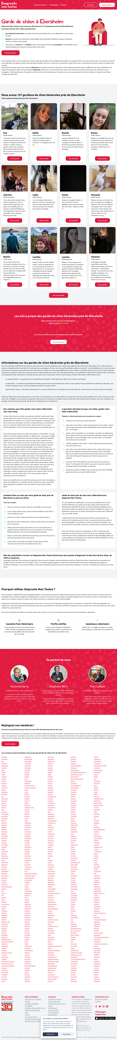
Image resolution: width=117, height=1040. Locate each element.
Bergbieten (4, 812)
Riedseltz (73, 878)
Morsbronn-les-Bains (53, 919)
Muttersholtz (51, 937)
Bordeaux (88, 1017)
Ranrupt (73, 849)
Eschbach (27, 794)
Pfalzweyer (73, 827)
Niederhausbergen (52, 966)
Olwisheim (73, 803)
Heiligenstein (28, 908)
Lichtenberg (51, 840)
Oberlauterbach (75, 776)
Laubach (50, 825)
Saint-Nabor (74, 933)
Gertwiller (27, 845)
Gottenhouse (28, 856)
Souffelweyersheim (98, 798)
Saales (72, 922)
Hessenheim (28, 919)
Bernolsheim (4, 818)
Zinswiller (96, 977)
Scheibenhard (74, 961)
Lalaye (49, 812)
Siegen (95, 785)
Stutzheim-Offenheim (99, 829)
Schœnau (96, 757)
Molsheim (50, 913)
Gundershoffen (28, 880)
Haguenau (27, 889)
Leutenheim (51, 838)
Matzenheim (51, 882)
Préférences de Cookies (32, 1021)
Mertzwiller (50, 895)
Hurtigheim (27, 957)
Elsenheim (27, 772)
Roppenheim (74, 897)
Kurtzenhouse (51, 803)
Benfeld (3, 807)
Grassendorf (28, 864)
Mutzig (49, 941)
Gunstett (27, 884)
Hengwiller (27, 911)
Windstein (96, 930)
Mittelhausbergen (52, 904)
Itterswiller (27, 981)
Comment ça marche (40, 5)
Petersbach (73, 823)
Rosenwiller (74, 900)
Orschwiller (73, 805)
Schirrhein (73, 974)
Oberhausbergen (75, 770)
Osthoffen (73, 807)
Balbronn (3, 790)
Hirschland (27, 933)
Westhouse (96, 911)
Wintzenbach (97, 941)
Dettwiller (4, 933)
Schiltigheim (74, 970)
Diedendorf (4, 937)
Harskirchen (28, 895)
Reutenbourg (74, 869)
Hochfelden (27, 935)
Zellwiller (96, 974)
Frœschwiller (28, 827)
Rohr (72, 891)
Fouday (26, 820)
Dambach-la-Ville (5, 922)
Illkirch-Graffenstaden (30, 966)
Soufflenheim (97, 801)
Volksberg (96, 880)
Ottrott (72, 818)
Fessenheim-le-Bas (29, 807)
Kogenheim (50, 792)
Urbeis (95, 860)
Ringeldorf (73, 882)
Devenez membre (10, 53)
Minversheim (51, 900)
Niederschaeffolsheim (53, 977)
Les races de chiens (31, 1017)
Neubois (50, 948)
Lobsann (50, 853)
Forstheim (27, 814)
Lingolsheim (51, 845)
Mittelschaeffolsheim (53, 908)
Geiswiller (27, 840)
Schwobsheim (97, 772)
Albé (2, 761)
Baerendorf (4, 787)
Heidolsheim (28, 904)
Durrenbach (4, 979)
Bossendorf (4, 873)
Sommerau (96, 796)
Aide (26, 1012)
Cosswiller (3, 906)
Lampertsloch (51, 816)
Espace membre (107, 5)
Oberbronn (73, 763)
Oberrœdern (74, 783)
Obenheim (73, 761)
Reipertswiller (74, 864)
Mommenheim (51, 915)
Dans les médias (53, 1010)
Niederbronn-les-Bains (53, 961)
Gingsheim (27, 849)
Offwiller (73, 796)
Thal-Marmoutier (98, 838)
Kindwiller (50, 776)
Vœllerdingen (97, 878)
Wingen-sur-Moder (98, 933)
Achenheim (4, 757)
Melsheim (50, 886)
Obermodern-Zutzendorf (77, 779)
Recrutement (52, 1014)
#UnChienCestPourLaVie (33, 1019)
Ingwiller (27, 972)
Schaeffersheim (75, 950)
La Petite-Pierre (52, 823)
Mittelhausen (51, 906)
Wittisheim (96, 955)
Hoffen (26, 944)
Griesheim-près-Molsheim (31, 873)
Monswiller (50, 917)
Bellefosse (4, 805)
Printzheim (73, 840)
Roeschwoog (74, 889)
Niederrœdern (51, 974)
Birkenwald (4, 838)
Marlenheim (51, 878)
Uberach (96, 853)
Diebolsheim (4, 935)
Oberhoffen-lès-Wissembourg (78, 772)
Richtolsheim (74, 875)
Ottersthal (73, 814)
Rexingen (73, 871)
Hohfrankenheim (29, 950)
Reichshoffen (74, 858)
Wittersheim (97, 952)
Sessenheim (97, 783)
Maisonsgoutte (51, 873)
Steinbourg (96, 814)
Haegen (26, 886)
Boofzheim (4, 867)
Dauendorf (4, 928)
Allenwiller (4, 763)
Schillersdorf (74, 968)
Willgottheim (97, 924)
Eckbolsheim (28, 765)
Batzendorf (4, 801)
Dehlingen (4, 930)
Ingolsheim (27, 970)
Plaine (72, 834)
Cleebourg (4, 902)
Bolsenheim (4, 864)
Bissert (3, 849)
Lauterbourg (51, 827)
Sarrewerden (74, 946)
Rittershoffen (74, 886)
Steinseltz (96, 816)
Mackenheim (51, 867)
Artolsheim (4, 776)
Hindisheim (27, 924)
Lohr (49, 858)
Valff (95, 873)
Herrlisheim (27, 917)
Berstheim (4, 823)
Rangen (73, 847)
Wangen (96, 895)
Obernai (73, 781)
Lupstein (50, 862)
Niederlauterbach (52, 968)
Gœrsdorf (27, 853)
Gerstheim (27, 842)
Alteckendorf (4, 765)
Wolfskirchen (97, 963)
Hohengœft (27, 948)
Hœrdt (26, 941)
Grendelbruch (28, 867)
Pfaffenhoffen (74, 825)
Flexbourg (27, 809)
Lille (76, 1019)
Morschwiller (51, 922)
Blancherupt (4, 856)
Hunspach (27, 955)
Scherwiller (73, 966)
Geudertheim (28, 847)
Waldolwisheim (97, 891)
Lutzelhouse (51, 864)
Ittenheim (27, 979)
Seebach (96, 774)
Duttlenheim (28, 757)
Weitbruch (96, 904)
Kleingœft (50, 787)
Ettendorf (27, 801)
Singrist (96, 792)
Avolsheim (4, 785)
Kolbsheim (50, 794)
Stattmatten (97, 809)
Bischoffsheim (5, 845)
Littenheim (50, 849)
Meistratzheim (51, 884)
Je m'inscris (90, 5)
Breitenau (3, 882)
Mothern (50, 924)
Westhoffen (97, 908)
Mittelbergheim (52, 902)
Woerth (96, 959)
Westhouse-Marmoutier (100, 913)
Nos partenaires (53, 1012)
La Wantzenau (51, 834)
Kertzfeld (50, 765)
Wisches (96, 946)
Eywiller (27, 803)
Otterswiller (74, 816)
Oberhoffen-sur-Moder (76, 774)
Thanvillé (96, 840)
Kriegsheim (50, 801)
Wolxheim (96, 968)
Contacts (98, 1001)
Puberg (72, 842)
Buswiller (3, 897)
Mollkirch (50, 911)
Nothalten (73, 759)
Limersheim (50, 842)
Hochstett (27, 937)
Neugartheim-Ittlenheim (54, 950)
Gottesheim (27, 858)
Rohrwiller (73, 893)
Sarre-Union (74, 944)
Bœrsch (3, 860)
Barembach (4, 794)
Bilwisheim (4, 834)
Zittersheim (97, 979)
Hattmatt (27, 900)
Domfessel (4, 955)
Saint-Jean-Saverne (75, 930)
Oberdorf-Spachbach (76, 765)
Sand (72, 941)
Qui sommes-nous (54, 1001)
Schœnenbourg (98, 761)
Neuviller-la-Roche (52, 957)
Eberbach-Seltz (28, 759)
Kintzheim (50, 779)
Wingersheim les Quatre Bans (101, 937)
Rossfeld (73, 904)
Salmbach (73, 939)
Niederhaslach (51, 963)
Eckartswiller (28, 763)
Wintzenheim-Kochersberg (100, 944)
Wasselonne (97, 897)
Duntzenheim (4, 972)
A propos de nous (23, 1037)
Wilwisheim (96, 926)
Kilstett (49, 774)
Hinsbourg (27, 926)
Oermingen (73, 792)
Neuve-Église (51, 955)
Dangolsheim (4, 924)
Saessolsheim (74, 926)
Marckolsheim (51, 875)
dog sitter (86, 999)
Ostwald (73, 812)
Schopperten (97, 763)
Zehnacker (96, 970)
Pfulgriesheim (74, 831)
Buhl (2, 891)
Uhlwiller (96, 856)
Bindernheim (4, 836)
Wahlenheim (97, 882)
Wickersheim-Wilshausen (100, 919)
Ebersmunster (28, 761)
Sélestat (96, 776)
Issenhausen (28, 977)
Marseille (81, 1017)
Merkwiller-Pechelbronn (54, 893)
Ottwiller (73, 820)
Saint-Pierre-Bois (75, 935)
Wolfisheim (96, 961)
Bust (2, 895)
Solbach (96, 794)
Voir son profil (14, 158)
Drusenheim (4, 970)
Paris (83, 1014)
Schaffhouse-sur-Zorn (76, 955)
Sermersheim (97, 781)
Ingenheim (27, 968)
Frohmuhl (27, 829)
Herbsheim (27, 915)
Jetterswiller (51, 757)
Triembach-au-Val (98, 847)
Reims (89, 1019)
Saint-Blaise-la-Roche (76, 928)
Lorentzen (50, 860)
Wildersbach (97, 922)
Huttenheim (28, 961)
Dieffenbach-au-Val (6, 939)
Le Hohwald (50, 836)
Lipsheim (50, 847)
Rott (72, 913)
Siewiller (96, 787)
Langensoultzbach (52, 820)
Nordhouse (73, 757)
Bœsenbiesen (4, 862)
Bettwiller (3, 827)
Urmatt (95, 862)
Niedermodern (51, 970)
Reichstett (73, 860)
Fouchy (26, 818)
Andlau (3, 774)
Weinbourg (96, 900)
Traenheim (96, 845)
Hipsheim (27, 930)
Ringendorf (74, 884)
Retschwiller (74, 867)
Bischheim (4, 840)
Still (95, 818)
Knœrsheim (50, 790)
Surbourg (96, 834)
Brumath (3, 889)
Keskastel (50, 768)
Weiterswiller (97, 906)
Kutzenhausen (51, 807)
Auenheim (4, 783)
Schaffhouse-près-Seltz (76, 952)
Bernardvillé (4, 816)
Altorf (2, 770)
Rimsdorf (73, 880)
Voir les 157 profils (58, 295)
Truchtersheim (97, 851)
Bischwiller (4, 847)
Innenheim (27, 974)
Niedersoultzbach (52, 979)
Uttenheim (96, 864)
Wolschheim (97, 966)
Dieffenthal (4, 944)
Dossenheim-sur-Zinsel (7, 963)
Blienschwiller (4, 858)
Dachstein (3, 913)
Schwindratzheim (98, 770)
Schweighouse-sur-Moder (100, 765)
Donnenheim (4, 957)
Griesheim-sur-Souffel (30, 875)
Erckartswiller (28, 781)
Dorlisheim (4, 959)
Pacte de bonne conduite (33, 999)
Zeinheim (96, 972)
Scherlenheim (74, 963)
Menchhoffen (51, 891)
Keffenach (50, 763)
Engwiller (27, 774)
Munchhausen (51, 930)
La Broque (50, 809)
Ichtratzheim (28, 963)
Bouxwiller (4, 880)
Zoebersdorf (97, 981)
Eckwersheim (28, 768)
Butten (3, 900)
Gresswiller (27, 869)
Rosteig (73, 906)
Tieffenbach (97, 842)
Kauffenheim (51, 761)
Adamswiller (4, 759)
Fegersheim (27, 805)
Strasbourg (96, 823)
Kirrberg (50, 783)
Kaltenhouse (51, 759)
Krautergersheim (52, 796)
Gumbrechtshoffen (29, 878)
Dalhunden (4, 917)
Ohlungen (73, 798)
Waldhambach (97, 889)
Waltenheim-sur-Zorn (99, 893)
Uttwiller (96, 869)
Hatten (26, 897)
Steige (95, 812)
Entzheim (27, 776)
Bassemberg (4, 798)
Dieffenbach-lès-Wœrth (7, 941)
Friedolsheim (28, 823)
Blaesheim (4, 853)
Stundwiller (97, 827)
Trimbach (96, 849)
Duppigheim (4, 974)
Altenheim (4, 768)
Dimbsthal (3, 948)
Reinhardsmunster (75, 862)
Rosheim (73, 902)
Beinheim (3, 803)
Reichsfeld (73, 856)
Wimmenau (96, 928)
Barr (2, 796)
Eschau (26, 792)
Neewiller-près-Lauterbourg (55, 946)
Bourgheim (4, 878)
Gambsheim (27, 836)
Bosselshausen (5, 871)
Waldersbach (97, 886)
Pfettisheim (74, 829)
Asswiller (3, 781)
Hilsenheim (27, 922)
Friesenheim (28, 825)
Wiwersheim (97, 957)
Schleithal (73, 979)
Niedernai (50, 972)
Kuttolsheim (51, 805)
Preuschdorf (74, 838)
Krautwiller (50, 798)
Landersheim (51, 818)
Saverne (73, 948)
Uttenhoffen (97, 867)
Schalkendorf (74, 957)
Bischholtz (4, 842)
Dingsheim (4, 950)
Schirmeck (73, 972)
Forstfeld (27, 812)
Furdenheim (28, 834)
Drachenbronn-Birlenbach (8, 966)
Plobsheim (73, 836)
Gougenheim (28, 860)
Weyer (95, 915)
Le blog (27, 1014)
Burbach (3, 893)
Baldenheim (4, 792)
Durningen (4, 977)
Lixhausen (50, 851)
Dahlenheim (4, 915)
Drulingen (3, 968)
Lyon (87, 1014)
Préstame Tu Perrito (83, 1030)
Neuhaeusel (51, 952)
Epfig (26, 779)
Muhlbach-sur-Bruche (53, 926)
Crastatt (3, 908)
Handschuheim (28, 891)
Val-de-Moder (97, 871)
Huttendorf (27, 959)
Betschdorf (4, 825)
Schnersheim (74, 981)
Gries (26, 871)
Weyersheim (97, 917)
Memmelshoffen (52, 889)
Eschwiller (27, 798)
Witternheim (97, 950)
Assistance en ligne (101, 999)
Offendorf (73, 794)
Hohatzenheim (28, 946)
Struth (95, 825)
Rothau (72, 908)
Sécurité (63, 5)
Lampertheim (51, 814)
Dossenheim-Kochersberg (7, 961)
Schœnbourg (97, 759)
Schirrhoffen (74, 977)
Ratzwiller (73, 851)
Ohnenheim (74, 801)
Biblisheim (4, 829)
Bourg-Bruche (5, 875)
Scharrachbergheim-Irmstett (78, 959)
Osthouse (73, 809)
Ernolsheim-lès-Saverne (30, 787)
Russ (72, 919)
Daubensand (4, 926)
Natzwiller (50, 944)
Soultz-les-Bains (98, 803)
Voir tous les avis (58, 342)
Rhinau (72, 873)
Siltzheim (96, 790)
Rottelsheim (74, 915)
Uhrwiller (96, 858)
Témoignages (54, 5)
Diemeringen (4, 946)
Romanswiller (74, 895)
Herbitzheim (28, 913)
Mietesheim (51, 897)
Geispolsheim (28, 838)
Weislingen (96, 902)
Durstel (3, 981)
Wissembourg (97, 948)
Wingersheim (97, 935)
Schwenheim (97, 768)
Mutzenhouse (51, 939)
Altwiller (3, 772)
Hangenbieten (28, 893)
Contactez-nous (35, 1037)
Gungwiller (27, 882)
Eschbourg (27, 796)
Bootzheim (4, 869)
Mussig (49, 935)
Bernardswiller (5, 814)
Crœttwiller (4, 911)
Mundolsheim (51, 933)
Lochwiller (50, 856)
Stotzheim (96, 820)
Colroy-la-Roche (5, 904)
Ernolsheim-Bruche (29, 785)
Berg (2, 809)
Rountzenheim (74, 917)
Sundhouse (96, 831)
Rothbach (73, 911)
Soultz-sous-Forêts (98, 805)
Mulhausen (50, 928)
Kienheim (50, 772)
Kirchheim (50, 781)
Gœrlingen (27, 851)
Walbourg (96, 884)
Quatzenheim (74, 845)
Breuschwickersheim (6, 886)
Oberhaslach (74, 768)
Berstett (3, 820)
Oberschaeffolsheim (76, 785)
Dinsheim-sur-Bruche (6, 952)
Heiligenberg (28, 906)
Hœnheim (27, 939)
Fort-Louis (27, 816)
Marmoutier (51, 880)
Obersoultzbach (75, 787)
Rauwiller (73, 853)
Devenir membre (10, 744)
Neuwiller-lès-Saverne (53, 959)
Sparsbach (96, 807)
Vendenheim (97, 875)
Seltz (95, 779)
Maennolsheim (51, 871)
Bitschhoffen (4, 851)
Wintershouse (97, 939)
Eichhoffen (27, 770)
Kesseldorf (50, 770)
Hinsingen (27, 928)
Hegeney (27, 902)
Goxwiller (27, 862)
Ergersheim (27, 783)
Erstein (26, 790)
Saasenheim (74, 924)
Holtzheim (27, 952)
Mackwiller (50, 869)
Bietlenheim (4, 831)
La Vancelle (50, 829)
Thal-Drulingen (97, 836)
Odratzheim (74, 790)
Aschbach (3, 779)
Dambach (3, 919)
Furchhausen (28, 831)
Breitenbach (4, 884)
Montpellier (82, 1019)
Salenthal (73, 937)
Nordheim (50, 981)
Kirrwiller (50, 785)
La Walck (50, 831)
